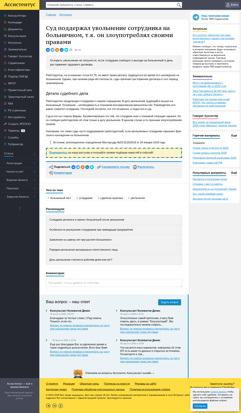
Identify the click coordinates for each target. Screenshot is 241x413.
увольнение (138, 198)
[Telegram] (52, 50)
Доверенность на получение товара (214, 189)
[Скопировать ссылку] (71, 50)
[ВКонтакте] (48, 50)
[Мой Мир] (62, 50)
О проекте (52, 383)
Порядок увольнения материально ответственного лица (83, 249)
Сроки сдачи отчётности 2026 (211, 148)
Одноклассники (60, 405)
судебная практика (111, 198)
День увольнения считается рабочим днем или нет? (80, 259)
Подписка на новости (117, 383)
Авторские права (56, 389)
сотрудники (85, 198)
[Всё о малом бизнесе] (19, 5)
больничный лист (60, 198)
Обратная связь (89, 383)
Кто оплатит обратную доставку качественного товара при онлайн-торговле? (214, 38)
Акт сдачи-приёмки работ (208, 194)
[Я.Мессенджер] (66, 50)
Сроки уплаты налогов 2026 (210, 153)
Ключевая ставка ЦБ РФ (207, 162)
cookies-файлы (218, 391)
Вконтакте (54, 405)
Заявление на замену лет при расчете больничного (80, 239)
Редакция (69, 383)
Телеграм (48, 405)
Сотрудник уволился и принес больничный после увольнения (86, 219)
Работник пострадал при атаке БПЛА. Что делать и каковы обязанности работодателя (211, 102)
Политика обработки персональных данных (98, 389)
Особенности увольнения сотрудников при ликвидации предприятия (91, 229)
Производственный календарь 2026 (214, 157)
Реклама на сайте (145, 383)
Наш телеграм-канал (215, 15)
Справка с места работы (208, 184)
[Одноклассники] (57, 50)
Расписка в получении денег (210, 179)
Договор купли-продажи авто (210, 198)
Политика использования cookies (150, 389)
